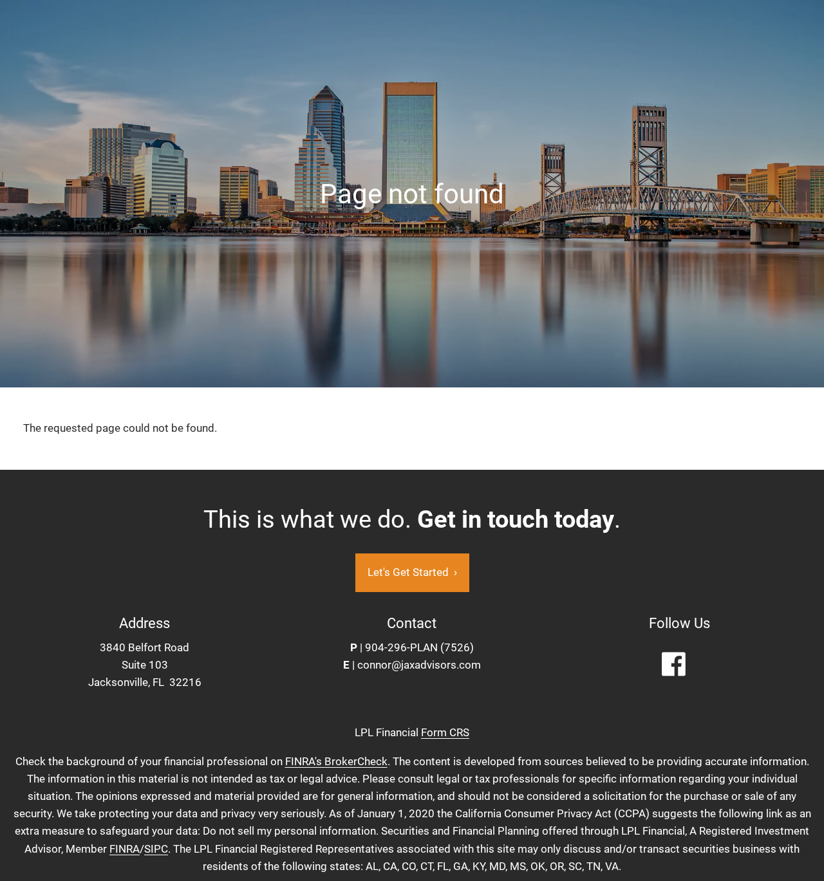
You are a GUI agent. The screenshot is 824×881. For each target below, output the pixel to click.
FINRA (124, 848)
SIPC (156, 848)
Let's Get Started (412, 572)
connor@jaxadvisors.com (419, 664)
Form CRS (445, 732)
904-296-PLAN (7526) (419, 647)
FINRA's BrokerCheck (336, 761)
